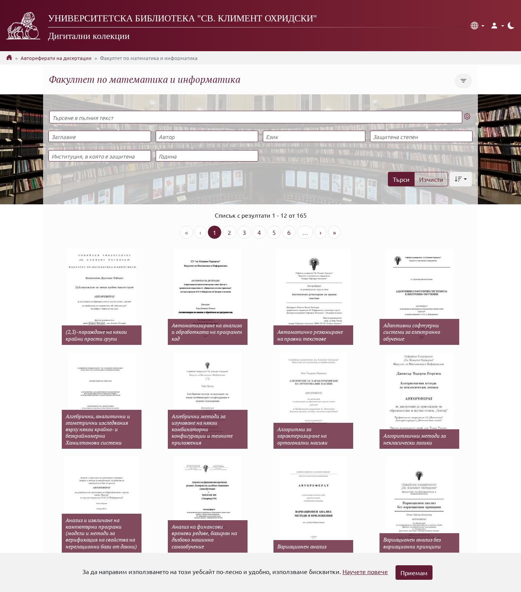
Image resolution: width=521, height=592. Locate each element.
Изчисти (431, 179)
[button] (477, 25)
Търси (401, 179)
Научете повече (365, 571)
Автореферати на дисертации (56, 58)
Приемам (414, 572)
